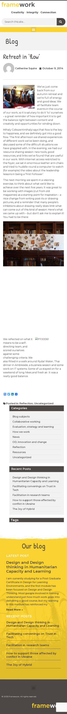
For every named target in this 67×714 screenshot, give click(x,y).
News (16, 436)
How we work (21, 431)
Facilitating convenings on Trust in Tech (31, 635)
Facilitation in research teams (31, 495)
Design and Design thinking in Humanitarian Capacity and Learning (31, 567)
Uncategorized (43, 403)
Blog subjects (21, 416)
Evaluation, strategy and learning (33, 426)
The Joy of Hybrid (23, 509)
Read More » (14, 609)
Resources (19, 452)
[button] (33, 29)
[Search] (61, 21)
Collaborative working (26, 421)
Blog (11, 41)
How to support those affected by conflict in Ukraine (31, 655)
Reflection (26, 403)
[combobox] (29, 21)
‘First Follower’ (34, 174)
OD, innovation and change (29, 442)
